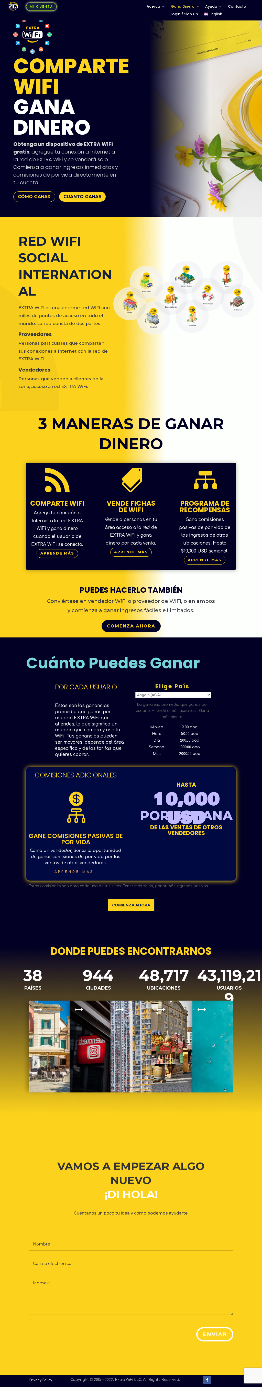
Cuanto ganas (82, 196)
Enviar (215, 1334)
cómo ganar (34, 196)
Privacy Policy (40, 1380)
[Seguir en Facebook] (207, 1380)
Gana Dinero (182, 7)
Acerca (153, 7)
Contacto (237, 7)
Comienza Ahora (131, 905)
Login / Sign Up (184, 14)
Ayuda (211, 7)
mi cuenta (41, 6)
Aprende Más (57, 553)
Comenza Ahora (131, 626)
